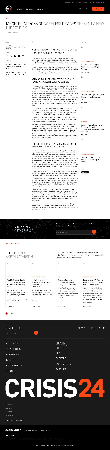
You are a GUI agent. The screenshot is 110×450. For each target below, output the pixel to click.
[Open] (80, 9)
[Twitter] (96, 328)
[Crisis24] (9, 9)
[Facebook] (92, 328)
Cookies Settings (10, 404)
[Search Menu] (87, 9)
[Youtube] (103, 328)
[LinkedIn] (99, 328)
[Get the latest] (94, 232)
